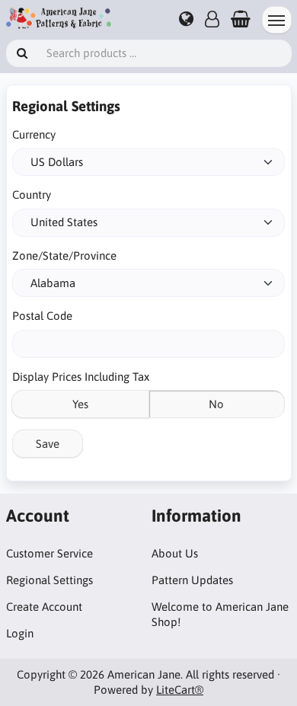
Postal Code (42, 315)
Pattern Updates (192, 579)
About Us (175, 553)
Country (31, 194)
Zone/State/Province (64, 255)
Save (47, 443)
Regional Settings (49, 579)
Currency (34, 134)
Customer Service (49, 553)
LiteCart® (179, 689)
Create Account (44, 606)
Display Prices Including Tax (80, 376)
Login (20, 633)
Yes (80, 404)
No (216, 404)
